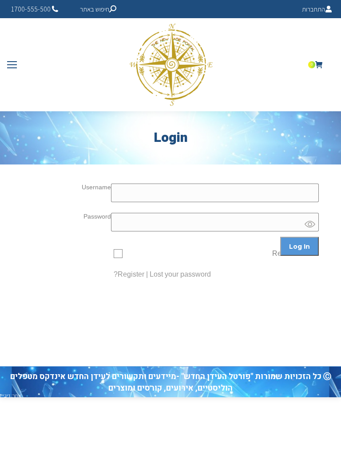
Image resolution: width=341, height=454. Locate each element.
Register (131, 274)
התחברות (313, 9)
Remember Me (295, 253)
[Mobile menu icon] (12, 64)
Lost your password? (162, 274)
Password (97, 216)
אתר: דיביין (10, 395)
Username (96, 187)
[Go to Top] (328, 441)
